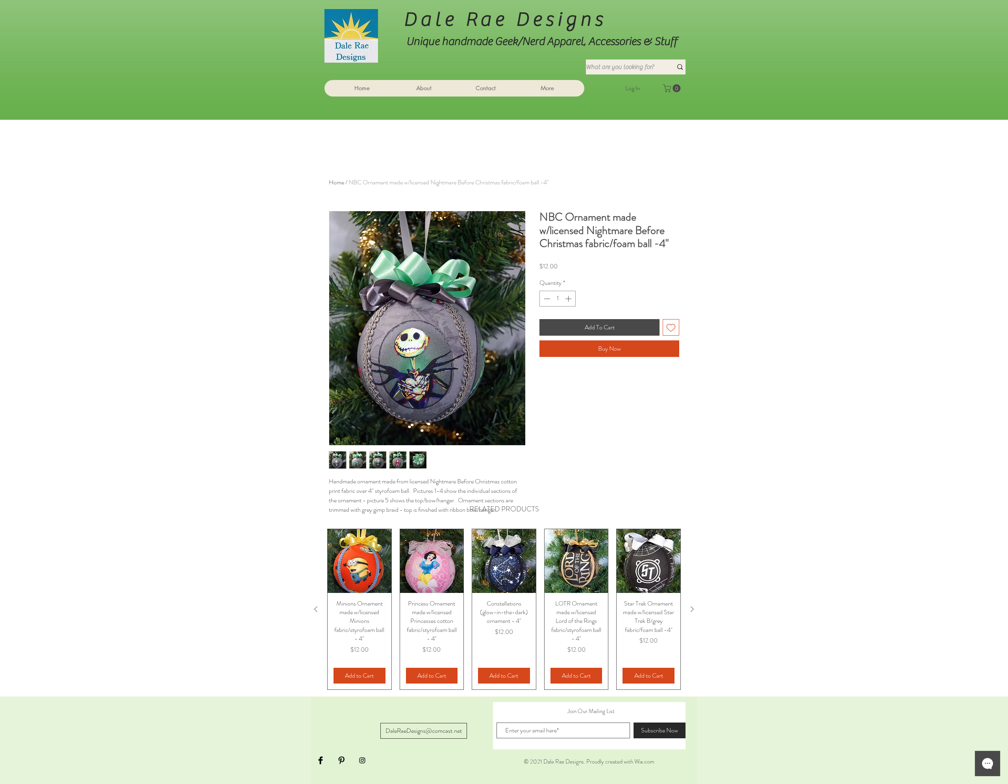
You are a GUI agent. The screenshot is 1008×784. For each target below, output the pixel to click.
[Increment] (568, 298)
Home (336, 182)
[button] (672, 88)
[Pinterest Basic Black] (341, 760)
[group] (504, 609)
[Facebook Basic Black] (320, 760)
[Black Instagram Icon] (362, 760)
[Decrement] (546, 298)
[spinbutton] (557, 298)
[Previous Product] (316, 609)
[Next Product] (692, 609)
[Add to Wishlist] (671, 327)
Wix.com (644, 761)
